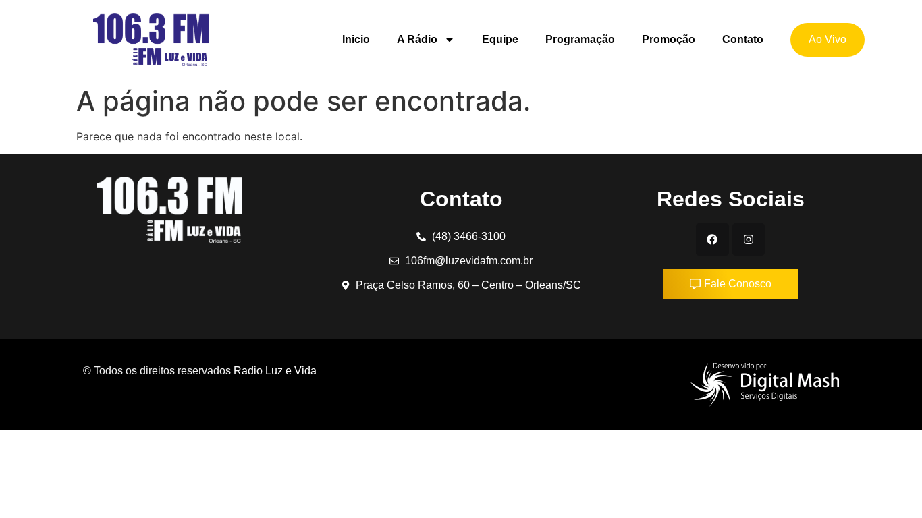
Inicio (356, 39)
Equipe (500, 39)
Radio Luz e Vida (276, 370)
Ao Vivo (827, 39)
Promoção (668, 39)
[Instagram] (748, 239)
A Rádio (417, 39)
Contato (742, 39)
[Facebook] (712, 239)
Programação (580, 39)
